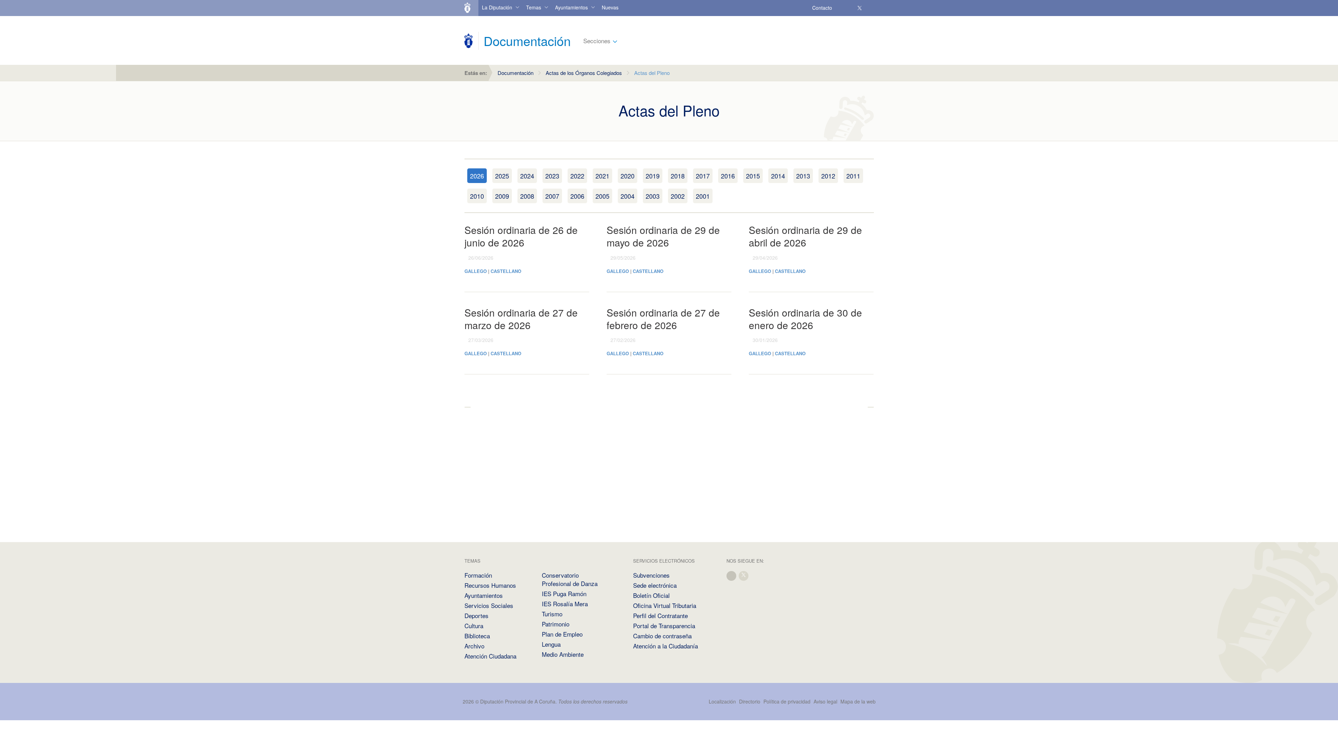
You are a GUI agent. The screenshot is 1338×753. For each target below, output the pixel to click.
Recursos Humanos (490, 585)
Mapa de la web (858, 701)
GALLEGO (475, 271)
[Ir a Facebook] (849, 8)
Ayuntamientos (571, 7)
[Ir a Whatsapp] (870, 8)
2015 (753, 175)
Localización (722, 701)
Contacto (822, 8)
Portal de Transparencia (664, 625)
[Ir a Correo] (840, 8)
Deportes (476, 615)
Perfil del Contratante (660, 615)
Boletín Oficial (651, 595)
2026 (477, 175)
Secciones (596, 40)
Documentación (515, 72)
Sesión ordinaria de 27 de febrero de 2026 (663, 318)
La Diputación (497, 7)
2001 (703, 195)
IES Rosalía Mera (565, 603)
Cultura (473, 625)
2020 (628, 175)
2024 (527, 175)
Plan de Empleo (562, 634)
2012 (828, 175)
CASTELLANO (506, 271)
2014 (778, 175)
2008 (527, 195)
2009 (502, 195)
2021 (602, 175)
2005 (602, 195)
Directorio (749, 701)
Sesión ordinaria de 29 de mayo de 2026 (663, 236)
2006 (577, 195)
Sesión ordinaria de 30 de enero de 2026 (805, 318)
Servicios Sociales (488, 605)
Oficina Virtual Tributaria (664, 605)
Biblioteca (477, 635)
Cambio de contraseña (662, 635)
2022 (577, 175)
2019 (653, 175)
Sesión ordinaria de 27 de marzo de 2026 (521, 318)
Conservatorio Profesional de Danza (570, 579)
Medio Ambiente (563, 654)
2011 (853, 175)
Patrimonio (555, 623)
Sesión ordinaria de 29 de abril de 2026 (805, 236)
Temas (533, 7)
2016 (728, 175)
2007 (552, 195)
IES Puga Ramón (564, 593)
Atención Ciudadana (490, 656)
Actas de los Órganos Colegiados (584, 72)
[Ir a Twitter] (859, 8)
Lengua (551, 644)
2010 (477, 195)
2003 (653, 195)
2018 (678, 175)
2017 (703, 175)
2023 (552, 175)
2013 (803, 175)
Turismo (552, 613)
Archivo (474, 645)
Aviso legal (825, 701)
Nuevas (610, 7)
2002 (678, 195)
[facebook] (731, 575)
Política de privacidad (787, 701)
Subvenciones (651, 575)
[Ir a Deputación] (470, 8)
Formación (478, 575)
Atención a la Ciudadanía (665, 645)
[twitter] (744, 575)
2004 (628, 195)
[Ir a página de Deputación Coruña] (468, 40)
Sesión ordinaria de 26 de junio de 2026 (521, 236)
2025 (502, 175)
